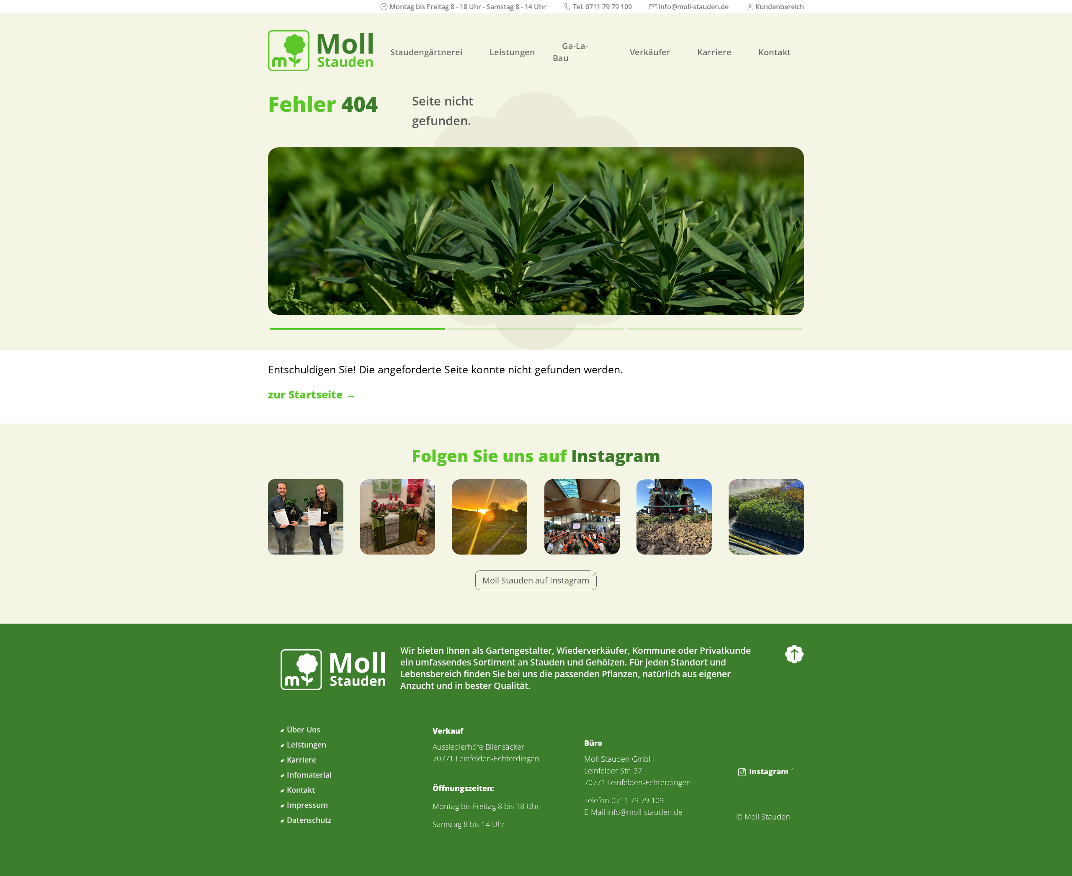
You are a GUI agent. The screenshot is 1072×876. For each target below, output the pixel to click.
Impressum (307, 805)
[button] (357, 329)
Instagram (769, 771)
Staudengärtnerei (426, 52)
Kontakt (774, 52)
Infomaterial (309, 775)
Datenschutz (309, 820)
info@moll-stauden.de (694, 6)
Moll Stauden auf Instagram (536, 580)
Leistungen (512, 52)
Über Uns (303, 729)
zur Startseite (305, 394)
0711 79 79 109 (608, 6)
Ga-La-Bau (570, 52)
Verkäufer (650, 52)
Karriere (714, 52)
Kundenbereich (779, 6)
